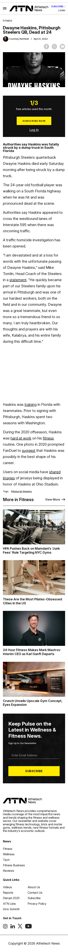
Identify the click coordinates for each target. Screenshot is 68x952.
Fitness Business (14, 865)
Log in (34, 130)
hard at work (21, 438)
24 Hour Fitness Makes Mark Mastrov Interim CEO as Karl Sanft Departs (31, 652)
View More (52, 499)
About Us (34, 887)
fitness (48, 438)
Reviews (8, 870)
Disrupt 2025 (11, 898)
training (30, 404)
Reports (8, 892)
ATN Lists (9, 903)
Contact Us (35, 892)
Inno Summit (11, 909)
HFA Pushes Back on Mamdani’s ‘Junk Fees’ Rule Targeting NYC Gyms (31, 550)
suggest (28, 450)
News (7, 841)
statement (17, 280)
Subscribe (57, 6)
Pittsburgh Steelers (21, 491)
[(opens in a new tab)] (5, 927)
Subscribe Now (34, 120)
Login (61, 10)
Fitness (7, 21)
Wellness (9, 854)
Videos (7, 887)
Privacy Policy (37, 903)
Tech (6, 860)
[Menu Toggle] (5, 8)
